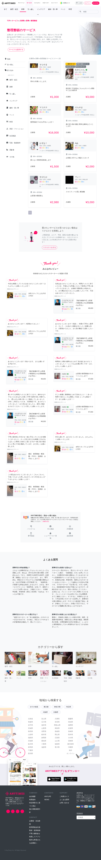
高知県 (70, 722)
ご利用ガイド (64, 796)
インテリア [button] (41, 9)
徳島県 (57, 744)
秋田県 (30, 731)
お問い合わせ (64, 803)
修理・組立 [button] (14, 9)
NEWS (46, 799)
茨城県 (30, 741)
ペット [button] (63, 9)
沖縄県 (70, 747)
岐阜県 (43, 734)
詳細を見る (46, 521)
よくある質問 (64, 799)
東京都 (46, 707)
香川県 (57, 747)
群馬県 (30, 747)
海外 (70, 750)
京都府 (55, 712)
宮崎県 (70, 741)
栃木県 (30, 744)
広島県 (57, 738)
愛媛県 (70, 719)
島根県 (57, 731)
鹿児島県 (70, 744)
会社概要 (32, 796)
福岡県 (70, 725)
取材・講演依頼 (34, 830)
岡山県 (57, 734)
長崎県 (70, 731)
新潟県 (30, 753)
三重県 (43, 744)
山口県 (57, 741)
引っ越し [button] (31, 9)
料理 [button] (70, 9)
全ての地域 (34, 707)
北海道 (30, 719)
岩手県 (30, 725)
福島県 (30, 738)
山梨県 (43, 728)
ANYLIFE (47, 796)
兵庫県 (57, 719)
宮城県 (30, 728)
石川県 (43, 722)
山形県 (30, 734)
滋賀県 (43, 747)
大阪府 (45, 712)
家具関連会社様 (34, 827)
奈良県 (57, 722)
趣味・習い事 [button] (53, 9)
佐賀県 (70, 728)
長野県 (43, 731)
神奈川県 (57, 707)
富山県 (43, 719)
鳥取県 (57, 728)
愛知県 (43, 741)
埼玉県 (68, 707)
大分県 (70, 738)
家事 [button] (22, 9)
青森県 (30, 722)
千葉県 (30, 750)
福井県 (43, 725)
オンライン (70, 753)
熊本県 (70, 734)
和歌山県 (57, 725)
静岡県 (43, 738)
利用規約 (32, 799)
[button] (79, 3)
